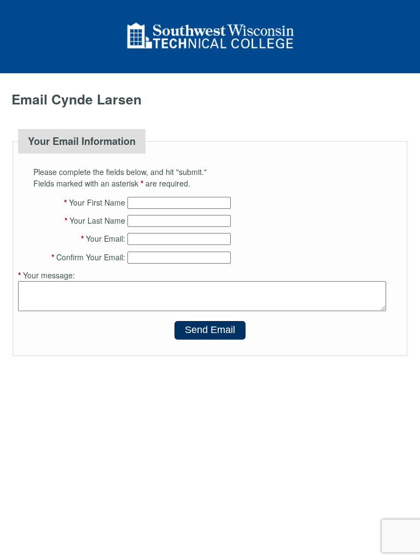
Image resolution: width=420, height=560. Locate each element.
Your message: (46, 275)
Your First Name (94, 202)
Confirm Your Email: (88, 257)
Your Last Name (95, 220)
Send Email (210, 329)
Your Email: (103, 238)
